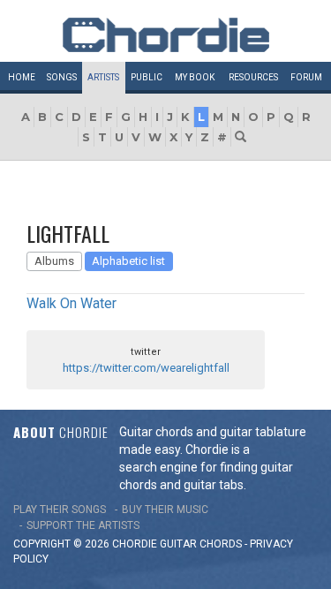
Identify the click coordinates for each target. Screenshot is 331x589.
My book (194, 77)
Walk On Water (71, 303)
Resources (253, 77)
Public (146, 77)
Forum (306, 77)
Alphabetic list (128, 261)
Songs (62, 77)
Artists (103, 77)
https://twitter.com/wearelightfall (146, 367)
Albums (54, 261)
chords (220, 544)
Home (21, 77)
